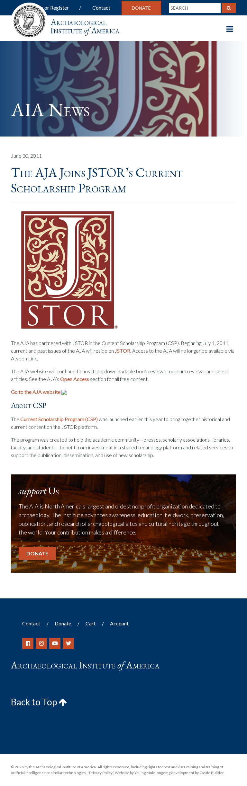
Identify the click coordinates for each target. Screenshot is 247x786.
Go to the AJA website (36, 392)
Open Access (74, 379)
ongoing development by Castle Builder (190, 772)
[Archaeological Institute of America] (29, 19)
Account (119, 623)
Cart (91, 623)
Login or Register (50, 7)
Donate (141, 8)
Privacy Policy (101, 772)
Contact (101, 7)
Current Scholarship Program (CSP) (59, 419)
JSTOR (122, 351)
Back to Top (35, 701)
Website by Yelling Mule (135, 772)
